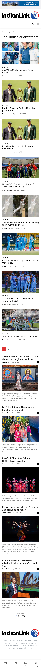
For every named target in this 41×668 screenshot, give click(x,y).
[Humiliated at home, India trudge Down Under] (20, 129)
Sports (5, 67)
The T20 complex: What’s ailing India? (20, 336)
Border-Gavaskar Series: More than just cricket (19, 109)
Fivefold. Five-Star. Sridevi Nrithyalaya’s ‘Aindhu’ (16, 459)
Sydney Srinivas (6, 512)
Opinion (5, 105)
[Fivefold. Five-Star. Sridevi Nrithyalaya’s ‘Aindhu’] (20, 480)
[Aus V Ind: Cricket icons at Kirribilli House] (20, 53)
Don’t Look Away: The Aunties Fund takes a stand (18, 408)
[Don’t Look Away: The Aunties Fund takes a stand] (20, 429)
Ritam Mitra (6, 152)
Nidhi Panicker (6, 464)
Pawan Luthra (6, 76)
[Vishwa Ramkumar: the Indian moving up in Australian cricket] (20, 206)
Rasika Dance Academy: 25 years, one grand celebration (20, 508)
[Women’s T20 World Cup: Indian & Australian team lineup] (20, 167)
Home (4, 32)
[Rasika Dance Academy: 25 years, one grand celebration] (20, 529)
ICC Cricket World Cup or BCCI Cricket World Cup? (20, 261)
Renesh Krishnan (7, 228)
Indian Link (5, 362)
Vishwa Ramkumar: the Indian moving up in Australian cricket (20, 223)
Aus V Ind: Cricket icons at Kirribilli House (18, 71)
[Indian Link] (20, 16)
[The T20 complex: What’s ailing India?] (20, 320)
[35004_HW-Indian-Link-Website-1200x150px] (20, 3)
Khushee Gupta (7, 190)
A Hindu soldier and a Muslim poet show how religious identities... (20, 358)
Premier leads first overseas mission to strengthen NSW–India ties (20, 563)
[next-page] (17, 349)
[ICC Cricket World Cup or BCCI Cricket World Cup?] (20, 244)
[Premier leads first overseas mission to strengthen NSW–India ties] (20, 585)
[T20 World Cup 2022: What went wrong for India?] (20, 282)
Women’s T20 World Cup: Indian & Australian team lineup (18, 185)
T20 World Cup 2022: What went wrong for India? (17, 299)
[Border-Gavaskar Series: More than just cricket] (20, 91)
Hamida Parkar (6, 413)
